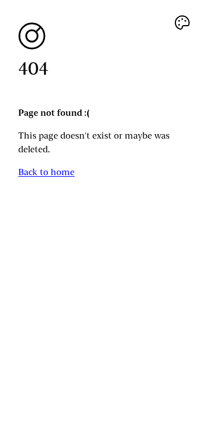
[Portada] (102, 36)
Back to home (46, 172)
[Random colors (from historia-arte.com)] (182, 23)
